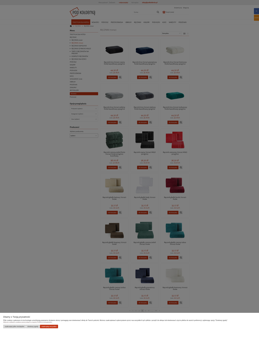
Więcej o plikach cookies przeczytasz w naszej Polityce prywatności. (27, 322)
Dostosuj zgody (32, 326)
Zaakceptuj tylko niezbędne (14, 326)
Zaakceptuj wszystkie (49, 326)
